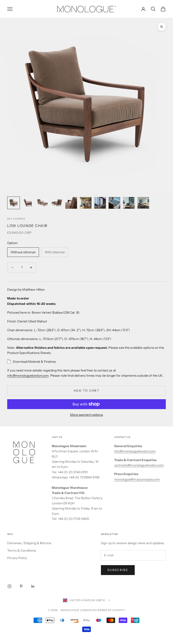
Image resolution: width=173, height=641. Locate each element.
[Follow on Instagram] (9, 586)
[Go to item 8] (114, 203)
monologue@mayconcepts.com (137, 479)
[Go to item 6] (85, 203)
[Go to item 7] (100, 203)
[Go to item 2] (28, 203)
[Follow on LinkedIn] (33, 586)
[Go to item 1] (13, 203)
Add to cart (86, 390)
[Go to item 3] (42, 203)
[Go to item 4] (56, 203)
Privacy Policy (17, 558)
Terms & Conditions (21, 550)
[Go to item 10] (143, 203)
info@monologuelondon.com (27, 376)
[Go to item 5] (71, 203)
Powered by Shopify (109, 610)
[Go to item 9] (129, 203)
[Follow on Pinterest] (21, 586)
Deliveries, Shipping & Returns (29, 543)
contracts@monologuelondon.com (139, 465)
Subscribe (117, 570)
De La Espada (16, 218)
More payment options (86, 415)
